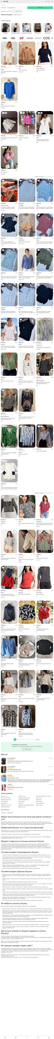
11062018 (9, 784)
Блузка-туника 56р (23, 454)
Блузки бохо (39, 799)
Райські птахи (39, 805)
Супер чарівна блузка (41, 451)
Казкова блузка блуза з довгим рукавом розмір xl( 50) (8, 419)
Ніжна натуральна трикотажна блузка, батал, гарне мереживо (8, 347)
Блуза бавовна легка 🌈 (24, 242)
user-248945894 (11, 766)
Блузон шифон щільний (24, 629)
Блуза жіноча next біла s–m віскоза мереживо (9, 699)
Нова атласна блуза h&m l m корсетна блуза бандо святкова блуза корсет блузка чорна (8, 242)
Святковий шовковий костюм (14, 769)
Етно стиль (38, 798)
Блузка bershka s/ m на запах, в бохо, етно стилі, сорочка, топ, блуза (26, 381)
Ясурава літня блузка (23, 137)
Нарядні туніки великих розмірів (26, 805)
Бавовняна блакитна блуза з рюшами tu (7, 664)
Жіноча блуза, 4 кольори (13, 778)
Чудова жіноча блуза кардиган (43, 347)
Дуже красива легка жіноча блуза (15, 787)
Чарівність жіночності (6, 805)
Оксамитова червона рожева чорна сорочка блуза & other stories (8, 208)
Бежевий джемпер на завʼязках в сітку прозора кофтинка (26, 664)
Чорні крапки (39, 801)
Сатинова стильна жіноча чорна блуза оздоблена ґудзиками (8, 629)
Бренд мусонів (22, 806)
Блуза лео (3, 523)
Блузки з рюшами (40, 803)
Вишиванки (10, 812)
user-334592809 (11, 758)
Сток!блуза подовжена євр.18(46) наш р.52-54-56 (8, 453)
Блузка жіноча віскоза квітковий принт (26, 560)
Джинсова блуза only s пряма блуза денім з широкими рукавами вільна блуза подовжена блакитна (44, 208)
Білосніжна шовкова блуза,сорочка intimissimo (9, 138)
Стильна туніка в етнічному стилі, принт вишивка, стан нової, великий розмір (26, 417)
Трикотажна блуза (40, 70)
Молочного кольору (5, 798)
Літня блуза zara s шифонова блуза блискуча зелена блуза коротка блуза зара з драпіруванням (44, 277)
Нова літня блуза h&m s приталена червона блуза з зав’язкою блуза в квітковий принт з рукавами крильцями (44, 242)
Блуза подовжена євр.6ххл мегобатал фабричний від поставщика (42, 140)
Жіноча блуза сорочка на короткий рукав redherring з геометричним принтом (44, 524)
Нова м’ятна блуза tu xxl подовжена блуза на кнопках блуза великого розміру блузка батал (9, 277)
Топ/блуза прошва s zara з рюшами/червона (42, 629)
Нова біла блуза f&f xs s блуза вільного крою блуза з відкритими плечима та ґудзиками (27, 312)
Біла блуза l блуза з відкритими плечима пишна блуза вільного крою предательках (8, 312)
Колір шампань (4, 801)
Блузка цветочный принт (42, 558)
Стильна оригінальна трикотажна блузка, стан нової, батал (26, 277)
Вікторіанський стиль (6, 799)
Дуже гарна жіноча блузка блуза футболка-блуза (8, 559)
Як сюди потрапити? (48, 176)
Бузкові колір (4, 796)
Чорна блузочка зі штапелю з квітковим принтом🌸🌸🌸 (20, 761)
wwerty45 (9, 775)
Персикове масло (5, 806)
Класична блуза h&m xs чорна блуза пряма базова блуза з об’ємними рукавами (43, 312)
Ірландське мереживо (24, 799)
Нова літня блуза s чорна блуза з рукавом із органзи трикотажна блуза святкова (26, 347)
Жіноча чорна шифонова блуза (43, 663)
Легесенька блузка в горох (7, 381)
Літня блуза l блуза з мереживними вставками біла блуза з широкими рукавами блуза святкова (27, 208)
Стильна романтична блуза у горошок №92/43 (43, 699)
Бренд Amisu (4, 803)
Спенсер (21, 803)
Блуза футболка (40, 594)
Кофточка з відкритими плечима (43, 796)
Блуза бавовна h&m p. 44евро (8, 106)
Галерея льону (22, 796)
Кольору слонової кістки (24, 798)
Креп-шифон (22, 801)
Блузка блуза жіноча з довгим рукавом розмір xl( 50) (43, 383)
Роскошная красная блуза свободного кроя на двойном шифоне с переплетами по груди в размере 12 (9, 595)
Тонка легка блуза (23, 70)
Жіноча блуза (4, 172)
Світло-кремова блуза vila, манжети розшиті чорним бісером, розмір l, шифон (9, 488)
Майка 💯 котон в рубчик (24, 594)
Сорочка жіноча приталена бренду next (27, 699)
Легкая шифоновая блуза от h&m (26, 523)
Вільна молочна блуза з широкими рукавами (9, 72)
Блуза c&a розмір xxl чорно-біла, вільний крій (8, 734)
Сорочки (4, 812)
